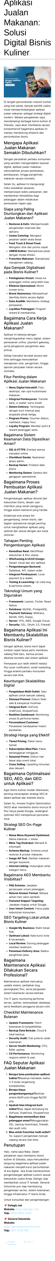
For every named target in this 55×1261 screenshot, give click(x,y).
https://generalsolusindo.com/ (22, 1226)
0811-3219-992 (20, 1230)
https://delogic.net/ (27, 1209)
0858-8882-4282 (21, 1213)
